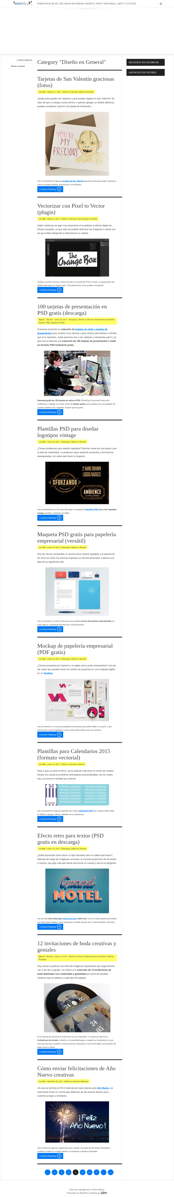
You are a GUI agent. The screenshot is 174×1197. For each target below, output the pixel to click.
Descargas (73, 319)
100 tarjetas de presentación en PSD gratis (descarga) (72, 309)
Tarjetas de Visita (58, 322)
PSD (48, 322)
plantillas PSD (92, 509)
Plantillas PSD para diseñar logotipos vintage (68, 432)
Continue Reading (47, 189)
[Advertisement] (87, 28)
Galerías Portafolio (86, 92)
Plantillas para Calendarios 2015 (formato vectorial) (73, 754)
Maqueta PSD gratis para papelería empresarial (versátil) (76, 537)
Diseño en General (70, 92)
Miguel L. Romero (46, 319)
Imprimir (42, 322)
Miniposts (84, 1081)
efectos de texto (70, 918)
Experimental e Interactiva (95, 956)
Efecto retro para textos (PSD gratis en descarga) (70, 838)
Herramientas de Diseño (87, 218)
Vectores (80, 764)
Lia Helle (42, 92)
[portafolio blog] (22, 4)
